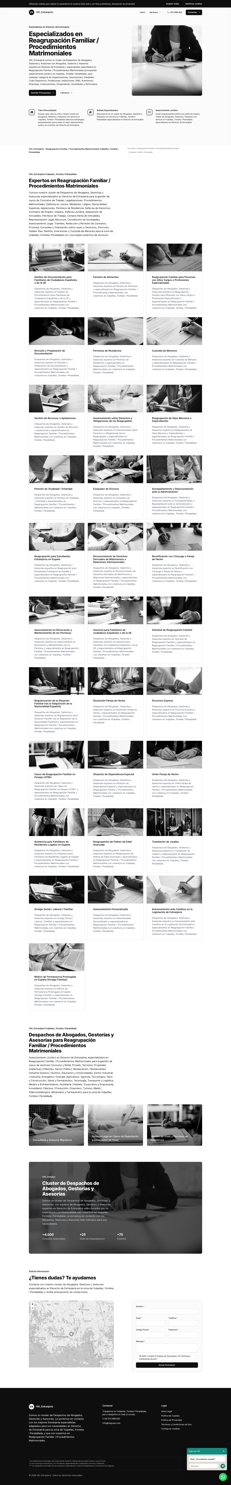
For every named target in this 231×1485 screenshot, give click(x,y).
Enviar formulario (167, 1365)
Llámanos (64, 93)
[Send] (222, 1466)
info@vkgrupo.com (111, 1423)
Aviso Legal (166, 1411)
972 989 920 (176, 12)
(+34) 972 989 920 (111, 1418)
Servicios (153, 12)
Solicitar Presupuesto (41, 93)
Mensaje (140, 1341)
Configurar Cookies (170, 1428)
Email (139, 1318)
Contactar (192, 12)
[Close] (223, 1451)
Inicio (142, 12)
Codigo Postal (143, 1330)
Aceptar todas (172, 4)
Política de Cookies (170, 1415)
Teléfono (173, 1318)
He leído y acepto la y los (165, 1357)
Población (174, 1330)
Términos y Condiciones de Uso (176, 1424)
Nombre (140, 1306)
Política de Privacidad (166, 1356)
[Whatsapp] (223, 1477)
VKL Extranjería (44, 12)
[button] (71, 1334)
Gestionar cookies (193, 4)
